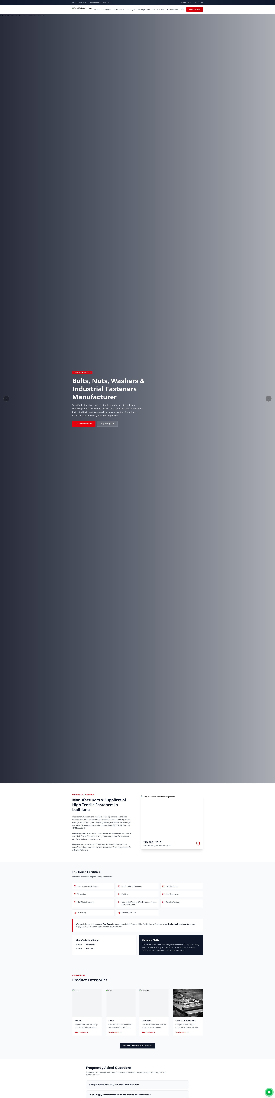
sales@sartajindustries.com (100, 2)
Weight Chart (186, 2)
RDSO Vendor (172, 9)
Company (106, 9)
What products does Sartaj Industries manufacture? (114, 1084)
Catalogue (131, 9)
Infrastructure (158, 9)
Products (118, 9)
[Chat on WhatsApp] (269, 1092)
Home (96, 9)
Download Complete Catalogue (137, 1046)
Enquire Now (194, 9)
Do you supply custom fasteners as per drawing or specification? (120, 1094)
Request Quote (107, 424)
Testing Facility (144, 9)
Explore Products (84, 424)
